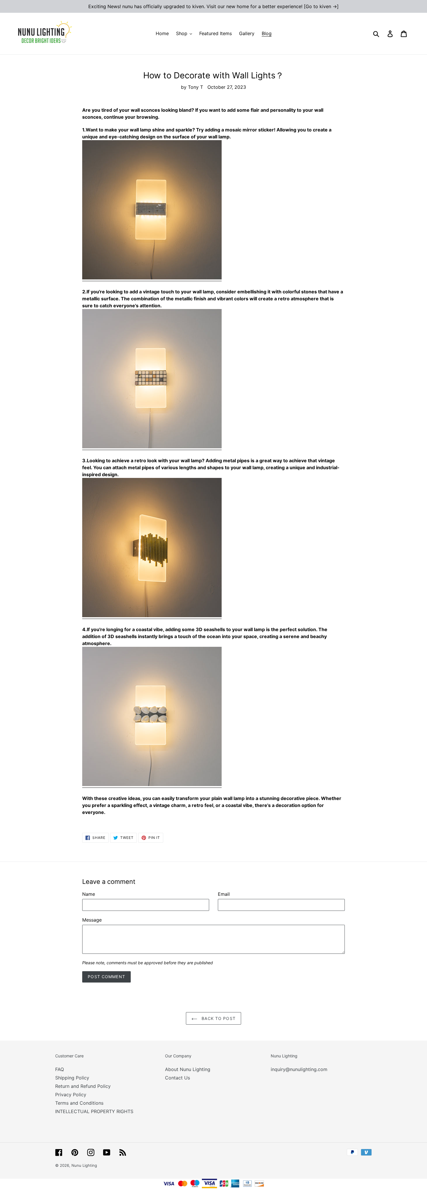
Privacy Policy (70, 1094)
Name (88, 894)
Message (92, 920)
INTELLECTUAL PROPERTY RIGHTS (94, 1111)
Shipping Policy (72, 1078)
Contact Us (177, 1078)
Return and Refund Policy (83, 1086)
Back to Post (218, 1018)
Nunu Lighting (84, 1165)
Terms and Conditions (79, 1103)
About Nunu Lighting (187, 1069)
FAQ (59, 1069)
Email (224, 894)
